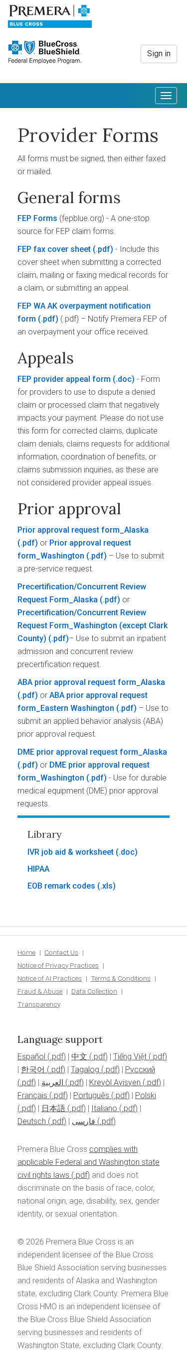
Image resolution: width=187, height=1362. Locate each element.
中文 (79, 1056)
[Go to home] (49, 20)
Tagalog (85, 1069)
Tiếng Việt (130, 1056)
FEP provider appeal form (64, 379)
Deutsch (31, 1121)
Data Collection (94, 991)
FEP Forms (37, 218)
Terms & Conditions (121, 978)
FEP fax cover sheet (54, 249)
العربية (52, 1082)
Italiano (104, 1108)
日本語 (53, 1108)
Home (26, 952)
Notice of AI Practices (49, 978)
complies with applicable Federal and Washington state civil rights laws (88, 1162)
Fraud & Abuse (39, 991)
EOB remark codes (61, 886)
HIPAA (38, 869)
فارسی (83, 1121)
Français (32, 1095)
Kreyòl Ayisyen (115, 1082)
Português (91, 1095)
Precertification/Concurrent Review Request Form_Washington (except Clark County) (92, 625)
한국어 (33, 1069)
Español (31, 1056)
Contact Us (61, 952)
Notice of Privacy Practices (58, 965)
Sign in (159, 53)
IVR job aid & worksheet (70, 852)
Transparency (38, 1004)
